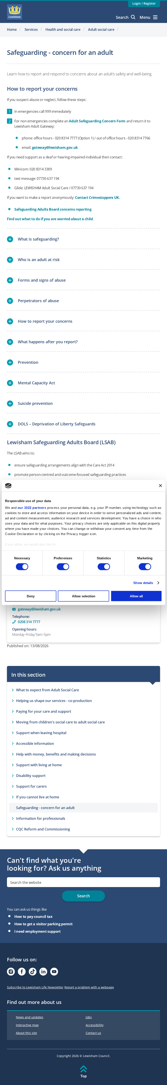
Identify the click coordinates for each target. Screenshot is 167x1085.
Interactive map (27, 1025)
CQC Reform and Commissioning (43, 829)
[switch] (63, 566)
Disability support (30, 775)
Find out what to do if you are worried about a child (50, 219)
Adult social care (101, 29)
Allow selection (83, 596)
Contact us (93, 1033)
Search (122, 17)
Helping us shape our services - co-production (54, 700)
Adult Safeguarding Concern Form (97, 121)
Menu (145, 17)
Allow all (136, 596)
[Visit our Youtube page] (54, 973)
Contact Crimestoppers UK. (98, 197)
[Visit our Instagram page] (11, 973)
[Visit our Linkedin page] (43, 973)
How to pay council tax (33, 916)
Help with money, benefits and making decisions (56, 754)
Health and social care (62, 29)
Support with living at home (39, 765)
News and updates (29, 1017)
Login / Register (144, 3)
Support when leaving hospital (41, 732)
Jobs (89, 1017)
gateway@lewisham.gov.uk (55, 147)
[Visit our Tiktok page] (33, 973)
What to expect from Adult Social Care (47, 690)
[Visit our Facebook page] (22, 973)
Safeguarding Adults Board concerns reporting (52, 209)
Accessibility (95, 1025)
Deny (31, 596)
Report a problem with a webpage (89, 987)
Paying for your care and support (43, 711)
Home (12, 29)
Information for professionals (40, 818)
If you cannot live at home (37, 797)
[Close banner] (160, 485)
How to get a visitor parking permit (43, 924)
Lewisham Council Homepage (14, 12)
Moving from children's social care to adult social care (60, 722)
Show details (143, 583)
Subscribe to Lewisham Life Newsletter (35, 987)
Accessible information (35, 743)
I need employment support (37, 931)
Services (31, 29)
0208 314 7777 (29, 621)
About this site (26, 1033)
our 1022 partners (32, 508)
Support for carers (31, 786)
